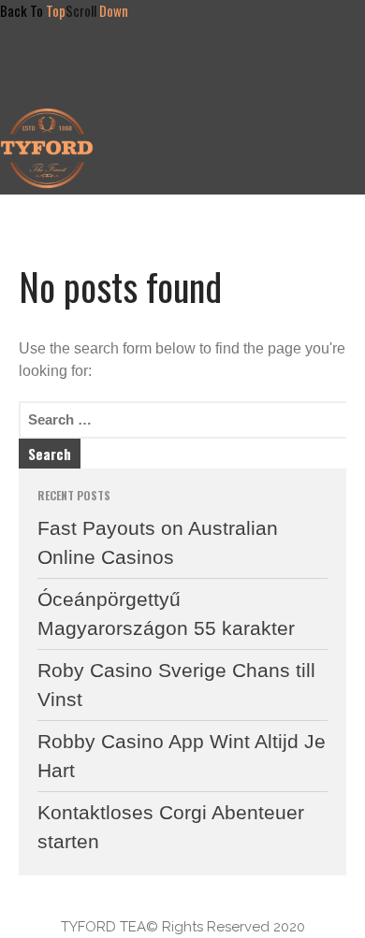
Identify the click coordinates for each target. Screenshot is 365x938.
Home (165, 63)
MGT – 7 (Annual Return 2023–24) (257, 172)
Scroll (97, 10)
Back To (33, 10)
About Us (180, 118)
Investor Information (213, 145)
